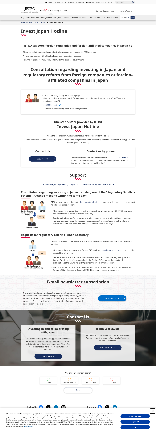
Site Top (49, 2)
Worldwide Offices (108, 347)
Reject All (135, 422)
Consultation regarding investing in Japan (57, 184)
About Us (60, 2)
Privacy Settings (135, 416)
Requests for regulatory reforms (97, 184)
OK (135, 427)
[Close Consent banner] (152, 411)
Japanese (81, 2)
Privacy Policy (28, 426)
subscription (110, 298)
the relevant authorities (90, 202)
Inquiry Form (42, 159)
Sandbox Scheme (51, 105)
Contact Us (70, 2)
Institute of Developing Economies (99, 2)
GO (132, 17)
